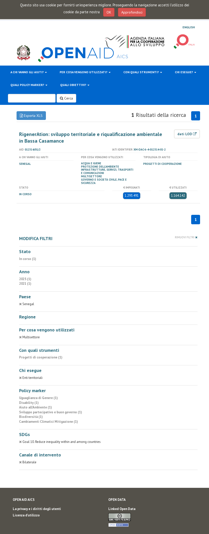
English (188, 27)
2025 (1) (25, 279)
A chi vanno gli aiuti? (27, 72)
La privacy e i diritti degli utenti (37, 509)
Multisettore (91, 176)
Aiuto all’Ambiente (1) (35, 407)
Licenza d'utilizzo (26, 515)
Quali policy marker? (27, 85)
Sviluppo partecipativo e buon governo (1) (50, 412)
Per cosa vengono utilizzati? (84, 72)
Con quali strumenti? (141, 72)
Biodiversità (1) (31, 417)
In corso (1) (27, 259)
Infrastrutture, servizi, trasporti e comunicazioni (107, 171)
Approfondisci (131, 12)
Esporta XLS (33, 115)
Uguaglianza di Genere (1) (38, 398)
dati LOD (185, 134)
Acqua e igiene (91, 163)
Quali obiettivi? (73, 85)
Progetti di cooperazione (162, 164)
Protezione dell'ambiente (100, 166)
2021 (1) (25, 283)
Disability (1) (29, 403)
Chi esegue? (184, 72)
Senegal (25, 164)
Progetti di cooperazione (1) (40, 357)
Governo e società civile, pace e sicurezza (104, 181)
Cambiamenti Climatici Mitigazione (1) (48, 421)
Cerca (68, 98)
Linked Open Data (121, 509)
